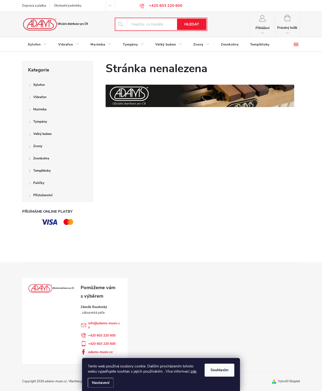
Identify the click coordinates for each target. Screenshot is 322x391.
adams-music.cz (100, 352)
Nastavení (100, 382)
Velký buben (42, 134)
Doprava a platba (34, 6)
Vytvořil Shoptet (289, 381)
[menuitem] (37, 44)
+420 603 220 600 (102, 335)
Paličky (38, 183)
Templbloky (42, 170)
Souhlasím (219, 370)
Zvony (37, 146)
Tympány (40, 121)
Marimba (40, 109)
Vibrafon (39, 97)
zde (193, 371)
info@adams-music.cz (104, 325)
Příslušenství (43, 195)
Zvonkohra (41, 158)
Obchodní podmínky (68, 6)
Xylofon (39, 85)
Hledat (191, 24)
